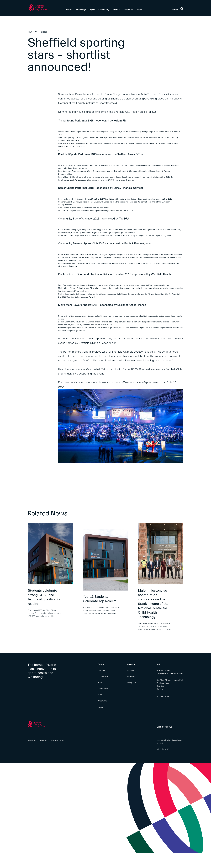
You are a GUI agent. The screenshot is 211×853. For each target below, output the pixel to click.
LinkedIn (130, 670)
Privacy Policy (43, 740)
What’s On (102, 701)
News (139, 10)
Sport (92, 10)
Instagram (131, 682)
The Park (68, 10)
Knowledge (81, 10)
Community (103, 10)
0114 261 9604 (163, 670)
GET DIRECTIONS (163, 696)
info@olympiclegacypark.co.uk (170, 673)
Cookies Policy (32, 740)
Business (116, 10)
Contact (174, 10)
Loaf (166, 749)
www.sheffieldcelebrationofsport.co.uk (135, 382)
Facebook (131, 676)
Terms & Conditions (56, 740)
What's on (128, 10)
